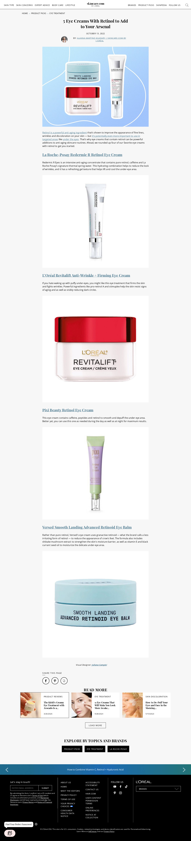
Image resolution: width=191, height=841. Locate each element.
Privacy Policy (68, 795)
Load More (95, 725)
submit (45, 788)
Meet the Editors (70, 791)
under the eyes (71, 139)
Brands (132, 5)
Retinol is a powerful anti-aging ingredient (64, 132)
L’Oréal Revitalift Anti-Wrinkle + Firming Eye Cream (86, 275)
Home (25, 13)
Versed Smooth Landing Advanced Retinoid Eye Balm (87, 527)
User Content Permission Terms (93, 801)
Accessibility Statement (93, 784)
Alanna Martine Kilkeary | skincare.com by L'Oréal (101, 39)
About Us (66, 782)
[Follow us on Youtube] (114, 787)
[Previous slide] (7, 770)
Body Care (57, 5)
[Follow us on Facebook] (120, 787)
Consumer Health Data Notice (67, 813)
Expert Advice (42, 5)
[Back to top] (184, 834)
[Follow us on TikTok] (126, 787)
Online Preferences (92, 809)
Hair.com (91, 793)
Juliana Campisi (99, 665)
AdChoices (92, 831)
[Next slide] (184, 770)
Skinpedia (161, 5)
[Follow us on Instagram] (120, 793)
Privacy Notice (28, 802)
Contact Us (92, 789)
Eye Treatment (57, 13)
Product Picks (146, 5)
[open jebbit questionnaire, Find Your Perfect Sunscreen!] (9, 833)
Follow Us (175, 5)
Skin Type (9, 5)
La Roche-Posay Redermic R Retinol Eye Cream (82, 154)
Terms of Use (37, 795)
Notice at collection (92, 816)
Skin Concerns (24, 5)
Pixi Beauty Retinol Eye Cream (67, 410)
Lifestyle (70, 5)
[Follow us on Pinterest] (114, 793)
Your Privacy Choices (68, 805)
